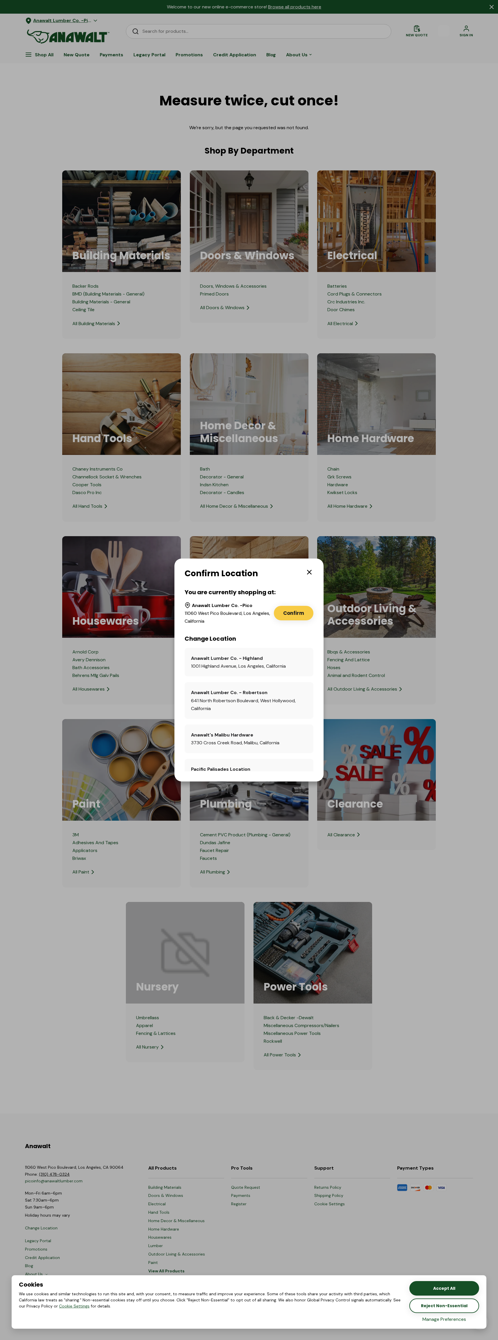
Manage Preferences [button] (444, 1319)
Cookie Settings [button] (74, 1306)
